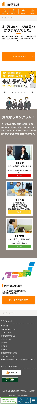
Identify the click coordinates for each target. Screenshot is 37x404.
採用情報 (4, 346)
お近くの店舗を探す (18, 299)
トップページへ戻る (18, 56)
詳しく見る (19, 175)
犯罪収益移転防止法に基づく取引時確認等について (17, 360)
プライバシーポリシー (8, 356)
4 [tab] (22, 93)
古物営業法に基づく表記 (9, 353)
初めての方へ (5, 326)
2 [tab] (15, 93)
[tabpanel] (18, 79)
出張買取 (23, 13)
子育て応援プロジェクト (9, 336)
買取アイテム (5, 13)
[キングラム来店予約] (18, 79)
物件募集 (4, 343)
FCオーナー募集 (6, 339)
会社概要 (4, 349)
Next (32, 92)
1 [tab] (12, 93)
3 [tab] (18, 93)
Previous (4, 92)
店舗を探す (13, 13)
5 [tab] (25, 93)
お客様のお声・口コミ (8, 329)
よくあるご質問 (6, 332)
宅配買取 (32, 13)
